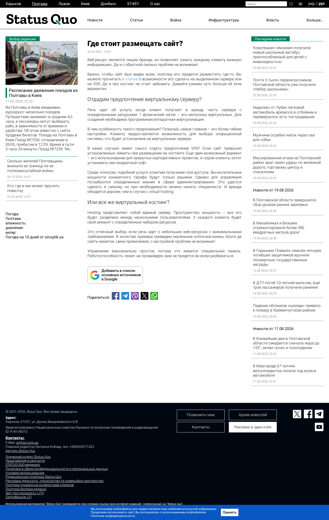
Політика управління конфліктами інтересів (40, 485)
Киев (85, 3)
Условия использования (25, 473)
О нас (155, 3)
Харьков (13, 3)
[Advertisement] (164, 319)
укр (311, 3)
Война (175, 20)
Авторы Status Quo (20, 451)
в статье (130, 79)
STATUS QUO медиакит (23, 465)
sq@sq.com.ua (27, 442)
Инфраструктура (224, 20)
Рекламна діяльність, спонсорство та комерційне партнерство (55, 481)
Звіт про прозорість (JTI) (25, 493)
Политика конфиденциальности (113, 516)
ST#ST (133, 3)
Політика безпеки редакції (26, 489)
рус (322, 3)
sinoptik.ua (54, 237)
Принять (230, 512)
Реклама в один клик (252, 427)
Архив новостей (253, 414)
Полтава (39, 3)
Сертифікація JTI (19, 497)
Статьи (136, 20)
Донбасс (108, 3)
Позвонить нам (201, 414)
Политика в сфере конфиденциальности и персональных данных (57, 469)
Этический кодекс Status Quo (28, 457)
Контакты (15, 438)
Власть (272, 20)
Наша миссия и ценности (25, 461)
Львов (64, 3)
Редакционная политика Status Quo (33, 477)
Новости (95, 20)
